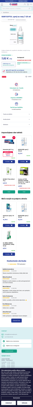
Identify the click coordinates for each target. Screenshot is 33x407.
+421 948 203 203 (9, 337)
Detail (9, 191)
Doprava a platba (23, 1)
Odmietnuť (8, 403)
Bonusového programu (8, 65)
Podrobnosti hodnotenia (21, 19)
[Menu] (2, 4)
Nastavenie (16, 398)
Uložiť (4, 76)
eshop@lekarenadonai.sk (11, 334)
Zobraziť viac (16, 320)
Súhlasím (24, 403)
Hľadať (29, 8)
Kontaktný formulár (9, 351)
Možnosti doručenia (23, 63)
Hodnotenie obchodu (16, 261)
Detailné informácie (6, 55)
